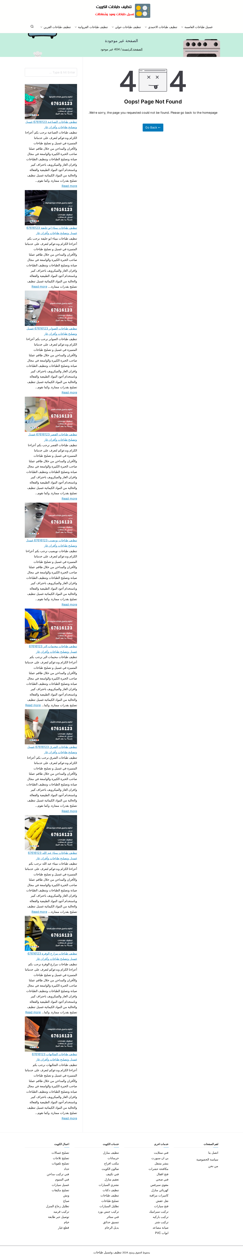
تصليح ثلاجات (61, 1158)
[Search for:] (51, 72)
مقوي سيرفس (159, 1185)
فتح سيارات (161, 1206)
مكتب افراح (111, 1163)
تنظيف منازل (111, 1152)
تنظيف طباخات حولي (128, 27)
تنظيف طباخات (110, 1195)
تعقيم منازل (111, 1179)
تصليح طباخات (110, 1201)
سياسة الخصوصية (207, 1159)
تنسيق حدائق (111, 1222)
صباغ (66, 1201)
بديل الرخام (112, 1227)
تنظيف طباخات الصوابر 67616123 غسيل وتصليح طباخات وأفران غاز (51, 331)
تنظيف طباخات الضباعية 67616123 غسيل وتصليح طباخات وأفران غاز (51, 124)
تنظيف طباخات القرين (57, 27)
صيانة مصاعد (160, 1227)
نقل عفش (162, 1201)
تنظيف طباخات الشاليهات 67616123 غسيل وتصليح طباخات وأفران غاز (54, 1056)
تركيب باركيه (160, 1217)
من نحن (213, 1166)
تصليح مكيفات (60, 1190)
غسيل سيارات (60, 1185)
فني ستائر (113, 1217)
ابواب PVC (162, 1233)
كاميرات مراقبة (158, 1195)
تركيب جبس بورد (108, 1211)
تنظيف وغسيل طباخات (108, 1252)
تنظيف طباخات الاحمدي (162, 27)
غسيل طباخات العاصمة (198, 27)
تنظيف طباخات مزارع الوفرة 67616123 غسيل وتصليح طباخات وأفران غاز (52, 956)
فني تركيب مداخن (58, 1174)
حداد (66, 1169)
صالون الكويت (110, 1169)
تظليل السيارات (109, 1206)
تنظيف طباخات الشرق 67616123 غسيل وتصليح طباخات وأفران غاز (52, 749)
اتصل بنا (213, 1152)
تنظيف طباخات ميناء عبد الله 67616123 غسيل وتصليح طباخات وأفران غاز (52, 855)
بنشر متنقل (161, 1163)
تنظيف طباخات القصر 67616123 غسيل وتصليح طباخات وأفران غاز (52, 437)
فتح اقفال (162, 1174)
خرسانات (113, 1158)
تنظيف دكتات (111, 1190)
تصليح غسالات (60, 1152)
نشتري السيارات (109, 1185)
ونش (66, 1195)
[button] (182, 27)
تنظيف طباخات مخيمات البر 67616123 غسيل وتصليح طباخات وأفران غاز (53, 649)
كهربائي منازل (159, 1190)
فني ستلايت (161, 1152)
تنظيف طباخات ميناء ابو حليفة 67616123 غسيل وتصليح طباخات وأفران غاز (51, 230)
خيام (66, 1222)
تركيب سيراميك (158, 1211)
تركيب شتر (161, 1222)
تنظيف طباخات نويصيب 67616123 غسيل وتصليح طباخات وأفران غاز (51, 543)
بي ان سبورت (159, 1158)
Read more (69, 185)
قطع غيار (63, 1227)
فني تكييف (112, 1174)
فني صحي (162, 1179)
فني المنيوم (62, 1179)
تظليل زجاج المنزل (57, 1206)
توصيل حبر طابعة (58, 1217)
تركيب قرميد (61, 1211)
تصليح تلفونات (60, 1163)
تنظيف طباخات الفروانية (93, 27)
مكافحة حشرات (158, 1169)
